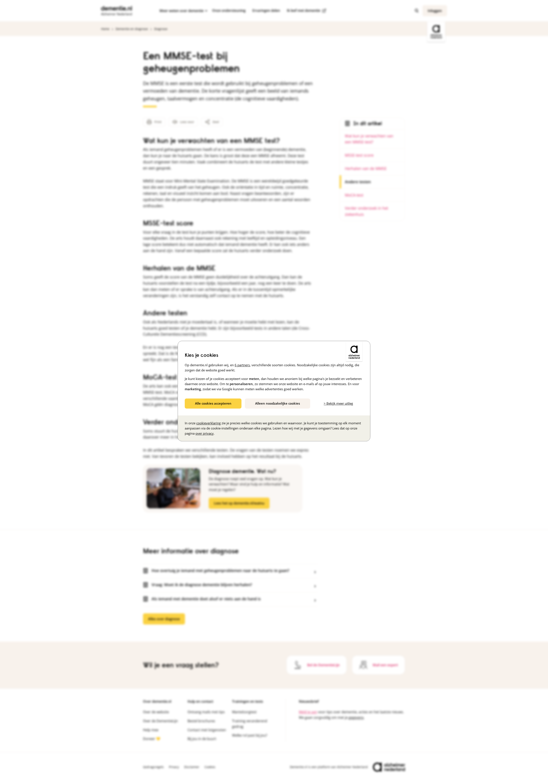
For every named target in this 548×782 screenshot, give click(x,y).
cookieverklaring (208, 423)
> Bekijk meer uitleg (338, 403)
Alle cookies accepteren (213, 403)
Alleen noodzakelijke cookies (277, 403)
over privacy (204, 433)
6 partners (242, 365)
